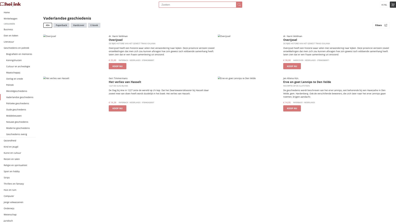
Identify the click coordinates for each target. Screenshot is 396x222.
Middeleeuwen (14, 115)
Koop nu (117, 66)
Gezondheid (10, 140)
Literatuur (9, 41)
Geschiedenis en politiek (16, 47)
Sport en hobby (12, 171)
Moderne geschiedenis (18, 128)
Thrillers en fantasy (14, 183)
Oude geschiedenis (16, 109)
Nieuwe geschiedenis (17, 121)
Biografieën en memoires (19, 54)
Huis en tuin (10, 189)
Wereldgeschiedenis (16, 91)
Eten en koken (11, 35)
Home (7, 12)
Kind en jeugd (11, 146)
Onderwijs (9, 208)
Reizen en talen (12, 159)
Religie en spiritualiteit (15, 165)
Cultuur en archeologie (18, 66)
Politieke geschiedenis (17, 103)
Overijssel (116, 40)
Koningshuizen (14, 60)
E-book (94, 25)
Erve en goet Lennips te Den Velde (307, 82)
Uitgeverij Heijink (10, 4)
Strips (7, 177)
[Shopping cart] (393, 5)
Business (8, 29)
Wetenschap (10, 214)
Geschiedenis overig (16, 134)
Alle (48, 25)
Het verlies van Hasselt (125, 82)
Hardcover (78, 25)
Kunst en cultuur (12, 152)
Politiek (10, 84)
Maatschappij (13, 72)
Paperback (61, 25)
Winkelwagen (10, 18)
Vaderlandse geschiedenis (19, 97)
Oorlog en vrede (14, 78)
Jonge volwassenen (13, 202)
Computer (9, 196)
